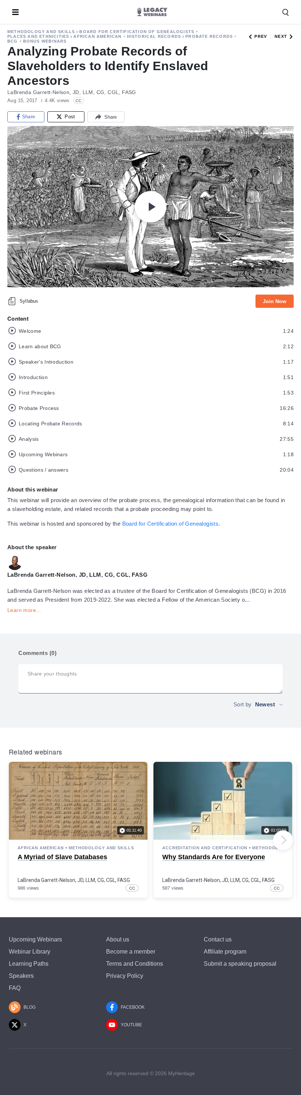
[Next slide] (283, 840)
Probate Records (209, 36)
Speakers (21, 976)
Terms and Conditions (134, 964)
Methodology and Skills (41, 31)
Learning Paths (28, 964)
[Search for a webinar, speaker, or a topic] (285, 12)
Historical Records (154, 36)
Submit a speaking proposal (240, 964)
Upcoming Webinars (35, 939)
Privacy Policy (124, 976)
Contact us (218, 939)
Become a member (130, 951)
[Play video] (150, 207)
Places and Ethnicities (38, 36)
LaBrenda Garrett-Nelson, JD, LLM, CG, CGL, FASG (74, 880)
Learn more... (24, 610)
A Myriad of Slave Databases (62, 857)
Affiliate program (225, 951)
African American (97, 36)
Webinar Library (29, 951)
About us (117, 939)
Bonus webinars (45, 41)
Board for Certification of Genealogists (136, 31)
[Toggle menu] (15, 12)
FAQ (15, 988)
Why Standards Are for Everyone (213, 857)
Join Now (274, 301)
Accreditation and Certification (204, 848)
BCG (12, 41)
